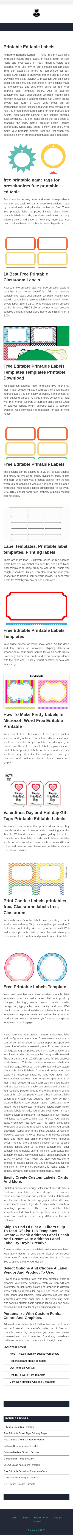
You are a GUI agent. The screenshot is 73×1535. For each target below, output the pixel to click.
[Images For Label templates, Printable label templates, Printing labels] (36, 523)
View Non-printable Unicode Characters (32, 1381)
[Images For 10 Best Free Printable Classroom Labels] (36, 251)
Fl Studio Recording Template (19, 1427)
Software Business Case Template (21, 1446)
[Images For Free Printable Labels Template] (36, 963)
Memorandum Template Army (19, 1458)
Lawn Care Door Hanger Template (21, 1477)
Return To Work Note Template (27, 1374)
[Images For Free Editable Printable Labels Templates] (36, 607)
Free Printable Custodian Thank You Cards (25, 1471)
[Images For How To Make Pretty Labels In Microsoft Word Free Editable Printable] (36, 691)
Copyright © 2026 (36, 1530)
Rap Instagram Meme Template (28, 1360)
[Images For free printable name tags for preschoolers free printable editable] (36, 157)
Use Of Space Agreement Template (22, 1465)
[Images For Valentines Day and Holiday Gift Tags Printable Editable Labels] (36, 789)
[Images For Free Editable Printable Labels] (36, 441)
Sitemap (37, 1521)
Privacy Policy (41, 1517)
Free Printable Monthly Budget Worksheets (34, 1353)
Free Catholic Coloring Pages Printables (24, 1439)
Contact (25, 1517)
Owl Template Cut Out (22, 1367)
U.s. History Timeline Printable (19, 1484)
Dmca (13, 1517)
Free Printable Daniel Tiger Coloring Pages (25, 1433)
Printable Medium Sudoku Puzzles (21, 1452)
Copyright (57, 1517)
